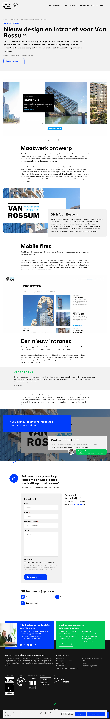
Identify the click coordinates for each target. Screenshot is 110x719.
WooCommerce (31, 663)
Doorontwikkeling (27, 55)
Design (5, 55)
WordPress (20, 663)
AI (50, 5)
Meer (102, 5)
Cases (65, 5)
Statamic (47, 663)
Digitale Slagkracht (89, 666)
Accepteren (96, 714)
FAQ (84, 661)
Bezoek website (12, 61)
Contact (94, 5)
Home (5, 19)
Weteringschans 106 (89, 634)
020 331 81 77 (89, 641)
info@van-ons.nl (90, 639)
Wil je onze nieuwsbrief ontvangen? (40, 562)
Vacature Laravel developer (92, 658)
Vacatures (60, 666)
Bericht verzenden (34, 577)
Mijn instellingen (68, 714)
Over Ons (73, 5)
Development (14, 55)
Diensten (56, 5)
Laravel (40, 663)
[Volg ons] (21, 645)
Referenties (84, 5)
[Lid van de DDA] (45, 685)
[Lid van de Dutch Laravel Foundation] (61, 683)
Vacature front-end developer (67, 668)
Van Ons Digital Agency (11, 6)
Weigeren (81, 714)
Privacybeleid (61, 663)
